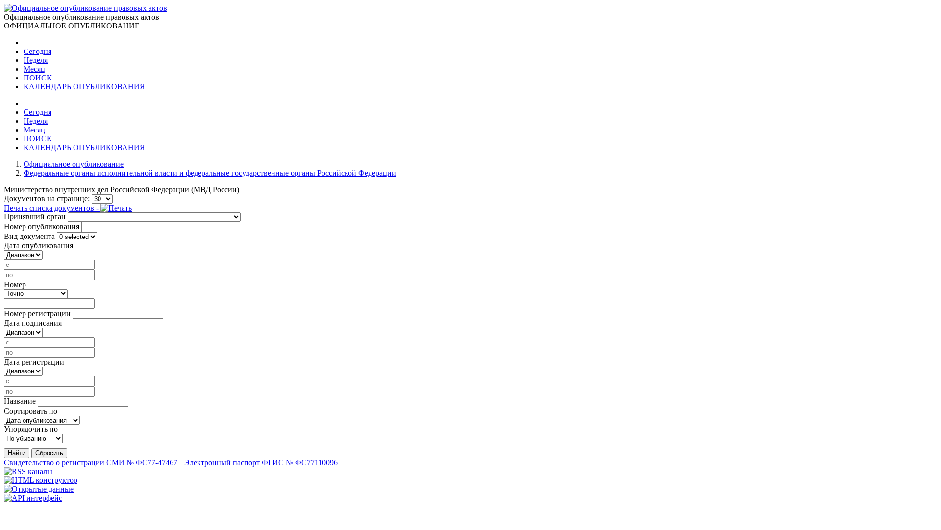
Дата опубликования (38, 245)
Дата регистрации (34, 362)
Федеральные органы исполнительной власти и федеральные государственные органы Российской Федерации (210, 173)
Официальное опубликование (74, 164)
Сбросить (49, 453)
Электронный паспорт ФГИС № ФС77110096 (261, 462)
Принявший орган (35, 216)
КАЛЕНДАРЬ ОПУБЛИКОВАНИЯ (84, 86)
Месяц (34, 69)
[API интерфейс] (33, 498)
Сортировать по (30, 411)
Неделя (36, 60)
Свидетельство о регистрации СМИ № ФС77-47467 (90, 462)
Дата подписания (33, 323)
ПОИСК (38, 78)
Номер (15, 284)
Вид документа (29, 236)
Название (20, 401)
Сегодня (37, 51)
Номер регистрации (37, 313)
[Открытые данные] (39, 489)
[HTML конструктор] (40, 480)
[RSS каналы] (28, 471)
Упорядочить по (31, 429)
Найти (16, 453)
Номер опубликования (41, 226)
